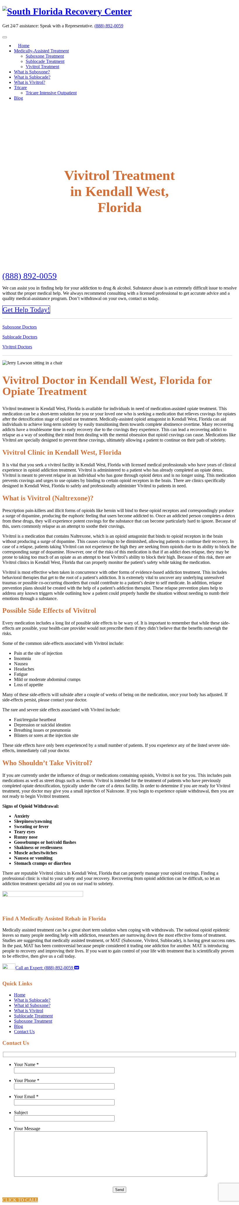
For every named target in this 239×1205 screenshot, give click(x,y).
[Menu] (4, 37)
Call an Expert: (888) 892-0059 (44, 967)
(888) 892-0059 (108, 25)
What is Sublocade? (32, 77)
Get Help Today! (26, 309)
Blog (18, 98)
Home (23, 45)
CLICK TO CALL (20, 1199)
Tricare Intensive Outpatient (51, 92)
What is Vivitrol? (29, 82)
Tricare (20, 87)
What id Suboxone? (32, 1005)
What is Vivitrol (28, 1010)
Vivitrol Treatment (42, 66)
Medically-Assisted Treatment (41, 50)
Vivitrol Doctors (17, 346)
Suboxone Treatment (45, 56)
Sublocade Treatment (45, 61)
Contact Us (24, 1031)
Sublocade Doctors (19, 336)
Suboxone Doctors (19, 326)
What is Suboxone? (32, 71)
